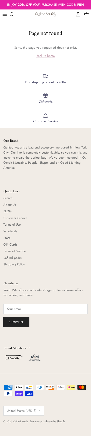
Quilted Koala (20, 421)
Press (6, 237)
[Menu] (4, 14)
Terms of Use (12, 224)
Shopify (61, 421)
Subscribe (16, 322)
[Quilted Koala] (45, 14)
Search (7, 198)
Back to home (45, 55)
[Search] (14, 14)
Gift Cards (10, 244)
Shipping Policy (14, 264)
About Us (9, 204)
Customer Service (15, 218)
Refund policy (12, 257)
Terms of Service (14, 251)
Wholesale (10, 231)
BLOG (7, 211)
